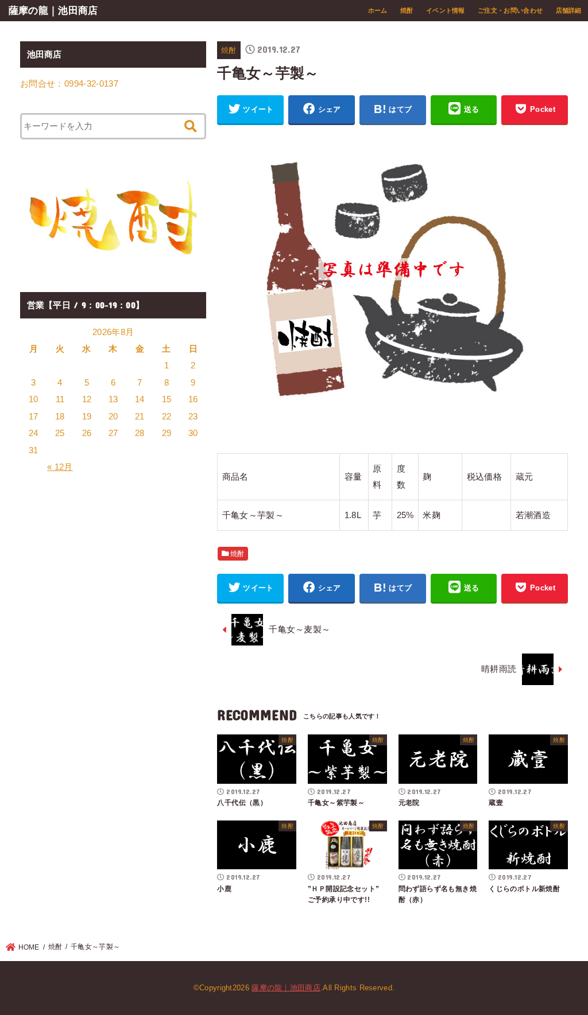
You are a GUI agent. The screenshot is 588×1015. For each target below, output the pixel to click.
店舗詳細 (569, 10)
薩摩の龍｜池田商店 (53, 10)
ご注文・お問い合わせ (510, 10)
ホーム (378, 10)
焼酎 (406, 10)
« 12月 (60, 467)
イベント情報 (445, 10)
